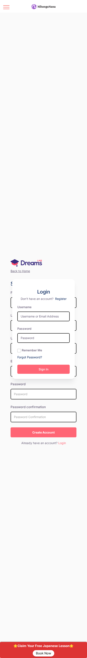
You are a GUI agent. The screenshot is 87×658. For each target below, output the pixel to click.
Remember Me (32, 350)
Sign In (43, 369)
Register (61, 299)
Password (24, 328)
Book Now (43, 653)
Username (24, 307)
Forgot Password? (29, 357)
